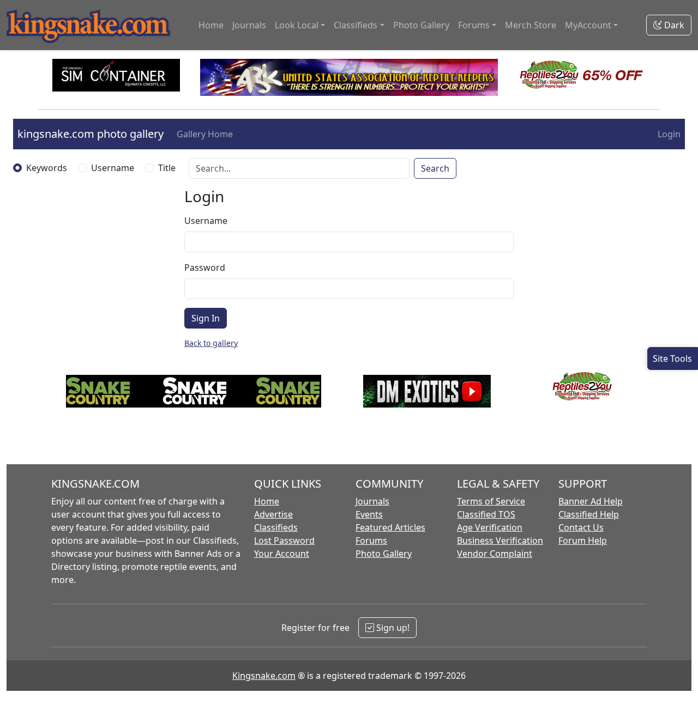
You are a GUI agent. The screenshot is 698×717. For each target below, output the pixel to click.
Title (167, 168)
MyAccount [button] (588, 25)
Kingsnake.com (264, 676)
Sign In (205, 318)
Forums (371, 540)
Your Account (281, 554)
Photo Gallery (421, 25)
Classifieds (276, 527)
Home (211, 25)
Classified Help (588, 514)
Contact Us (581, 527)
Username (112, 168)
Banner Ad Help (590, 501)
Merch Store (530, 25)
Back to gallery (211, 343)
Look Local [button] (296, 25)
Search (435, 168)
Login (669, 134)
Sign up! (392, 628)
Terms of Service (491, 501)
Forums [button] (474, 25)
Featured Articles (390, 527)
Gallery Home (205, 134)
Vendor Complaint (494, 554)
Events (369, 514)
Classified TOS (486, 514)
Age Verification (489, 527)
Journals (249, 25)
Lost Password (284, 540)
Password (204, 268)
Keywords (46, 168)
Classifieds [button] (355, 25)
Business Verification (500, 540)
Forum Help (582, 540)
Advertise (273, 514)
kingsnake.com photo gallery (90, 133)
